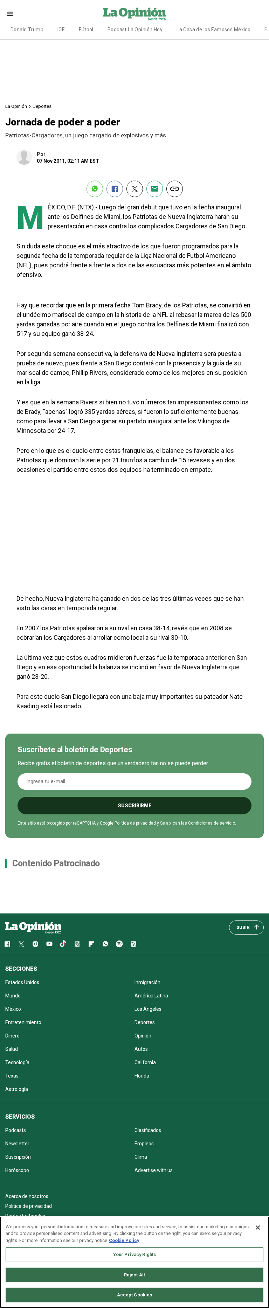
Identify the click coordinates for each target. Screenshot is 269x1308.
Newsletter (17, 1143)
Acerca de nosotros (26, 1196)
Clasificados (147, 1130)
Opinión (142, 1036)
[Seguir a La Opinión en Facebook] (7, 944)
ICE (61, 29)
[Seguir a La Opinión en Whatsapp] (105, 944)
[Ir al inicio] (33, 927)
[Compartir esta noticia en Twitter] (134, 189)
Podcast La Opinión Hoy (135, 29)
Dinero (12, 1036)
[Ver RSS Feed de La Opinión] (133, 944)
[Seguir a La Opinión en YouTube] (49, 944)
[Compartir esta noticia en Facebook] (114, 189)
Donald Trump (27, 29)
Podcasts (15, 1130)
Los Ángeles (147, 1009)
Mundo (13, 995)
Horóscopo (17, 1170)
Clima (140, 1157)
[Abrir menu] (10, 14)
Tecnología (17, 1062)
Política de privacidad (135, 823)
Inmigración (147, 982)
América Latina (151, 995)
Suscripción (18, 1157)
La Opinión (16, 106)
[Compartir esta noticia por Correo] (154, 189)
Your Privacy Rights (134, 1254)
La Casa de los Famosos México (213, 29)
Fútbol (86, 29)
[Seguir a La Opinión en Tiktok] (63, 944)
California (145, 1062)
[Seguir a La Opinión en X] (21, 944)
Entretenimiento (23, 1022)
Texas (12, 1076)
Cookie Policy (124, 1240)
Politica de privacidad (28, 1206)
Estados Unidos (22, 982)
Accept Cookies (134, 1294)
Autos (141, 1049)
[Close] (257, 1227)
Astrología (16, 1089)
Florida (141, 1076)
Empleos (144, 1143)
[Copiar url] (174, 189)
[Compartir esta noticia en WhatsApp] (95, 189)
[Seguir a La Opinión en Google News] (77, 944)
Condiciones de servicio (211, 823)
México (13, 1009)
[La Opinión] (134, 13)
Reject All (134, 1274)
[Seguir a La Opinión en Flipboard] (91, 944)
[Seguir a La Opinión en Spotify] (119, 944)
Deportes (42, 106)
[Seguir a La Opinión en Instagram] (35, 944)
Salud (11, 1049)
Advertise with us (153, 1170)
